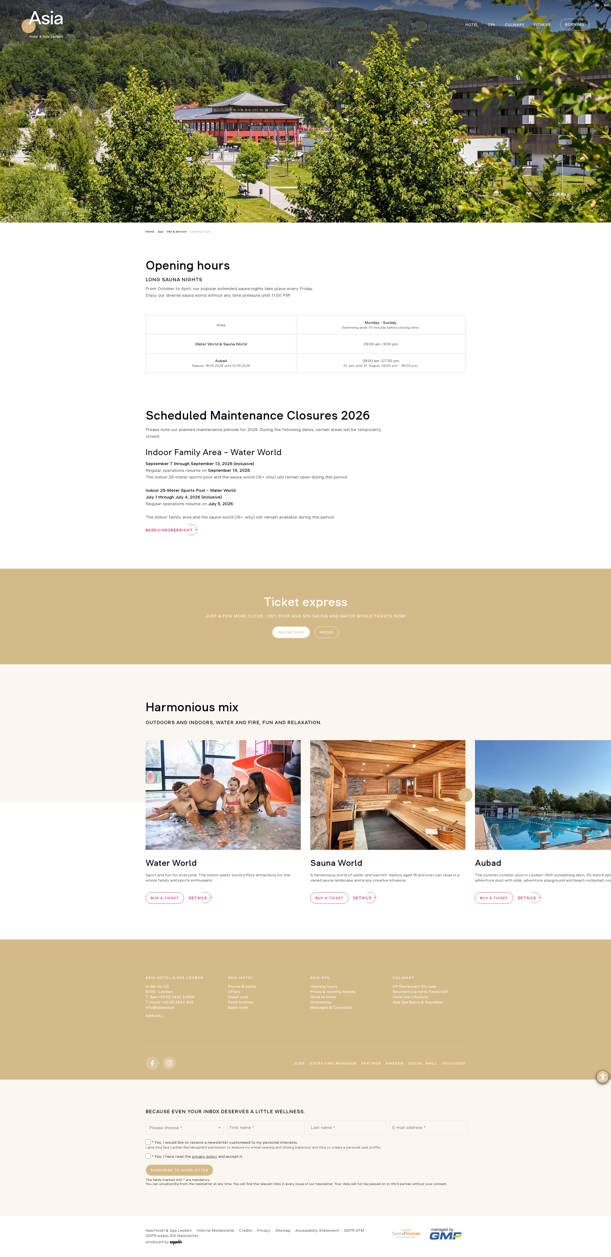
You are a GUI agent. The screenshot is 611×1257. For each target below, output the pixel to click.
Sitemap (282, 1230)
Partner (371, 1063)
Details (198, 898)
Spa (160, 231)
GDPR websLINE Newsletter (172, 1235)
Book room (238, 1007)
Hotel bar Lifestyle (410, 997)
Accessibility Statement (317, 1230)
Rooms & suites (242, 986)
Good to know (241, 1002)
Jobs (299, 1063)
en (606, 5)
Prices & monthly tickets (332, 991)
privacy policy (204, 1156)
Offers (234, 991)
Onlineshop (320, 1002)
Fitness (542, 24)
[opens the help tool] (603, 1077)
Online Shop (291, 632)
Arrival (155, 1016)
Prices (327, 632)
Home (150, 231)
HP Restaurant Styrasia (414, 986)
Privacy (263, 1230)
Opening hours (323, 986)
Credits (245, 1230)
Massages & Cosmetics (331, 1007)
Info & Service (177, 231)
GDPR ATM (354, 1230)
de (597, 5)
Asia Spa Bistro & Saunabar (418, 1002)
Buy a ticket (329, 898)
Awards (395, 1063)
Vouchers (453, 1063)
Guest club (238, 997)
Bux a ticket (165, 898)
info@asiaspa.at (160, 1007)
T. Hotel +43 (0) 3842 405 (169, 1002)
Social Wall (422, 1063)
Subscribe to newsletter (179, 1170)
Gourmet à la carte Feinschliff (420, 991)
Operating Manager (333, 1063)
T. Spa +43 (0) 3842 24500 (170, 997)
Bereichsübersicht (169, 530)
